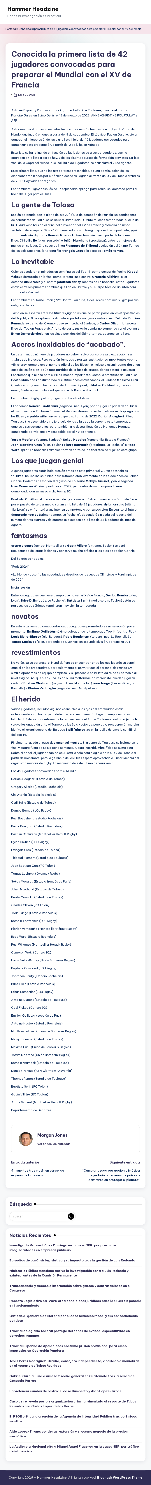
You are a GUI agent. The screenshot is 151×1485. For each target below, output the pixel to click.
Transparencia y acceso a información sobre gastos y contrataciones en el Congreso (70, 1288)
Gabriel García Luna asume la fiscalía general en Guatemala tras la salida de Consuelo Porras (72, 1378)
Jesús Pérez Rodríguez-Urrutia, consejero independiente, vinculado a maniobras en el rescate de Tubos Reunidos (74, 1363)
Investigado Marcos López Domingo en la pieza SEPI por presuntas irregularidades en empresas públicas (63, 1247)
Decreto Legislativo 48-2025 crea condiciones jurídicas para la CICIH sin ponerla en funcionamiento (75, 1303)
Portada (11, 29)
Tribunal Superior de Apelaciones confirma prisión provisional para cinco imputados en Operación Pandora (68, 1348)
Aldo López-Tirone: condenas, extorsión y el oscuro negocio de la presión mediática (68, 1433)
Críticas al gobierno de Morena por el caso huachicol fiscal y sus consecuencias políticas (73, 1318)
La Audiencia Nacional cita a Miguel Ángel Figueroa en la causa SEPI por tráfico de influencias (74, 1448)
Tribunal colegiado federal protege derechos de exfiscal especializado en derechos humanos (69, 1333)
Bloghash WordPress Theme (119, 1477)
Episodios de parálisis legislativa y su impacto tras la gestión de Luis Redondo (72, 1260)
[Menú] (143, 12)
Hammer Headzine (33, 8)
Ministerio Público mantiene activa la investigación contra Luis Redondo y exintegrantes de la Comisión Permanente (69, 1273)
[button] (54, 1144)
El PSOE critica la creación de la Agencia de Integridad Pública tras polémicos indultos (73, 1418)
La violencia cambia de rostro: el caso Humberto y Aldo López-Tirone (65, 1391)
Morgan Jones (52, 1135)
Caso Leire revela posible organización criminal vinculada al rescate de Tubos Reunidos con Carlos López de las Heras (72, 1403)
